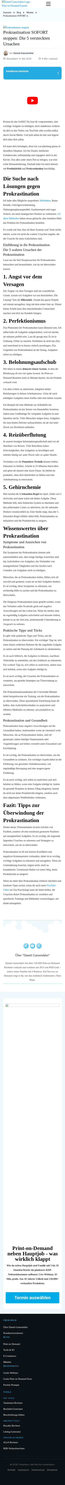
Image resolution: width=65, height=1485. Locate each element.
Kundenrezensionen (13, 1333)
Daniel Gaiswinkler (36, 955)
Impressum (23, 1470)
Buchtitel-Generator (13, 1409)
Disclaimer (52, 1470)
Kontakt (11, 1470)
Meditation (45, 200)
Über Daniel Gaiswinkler (15, 1327)
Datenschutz (38, 1470)
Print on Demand (11, 1344)
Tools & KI (8, 1349)
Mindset (7, 1362)
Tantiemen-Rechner (13, 1402)
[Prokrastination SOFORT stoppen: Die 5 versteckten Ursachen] (32, 27)
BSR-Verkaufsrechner (14, 1448)
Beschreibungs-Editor (14, 1414)
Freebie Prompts (11, 1384)
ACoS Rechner (10, 1442)
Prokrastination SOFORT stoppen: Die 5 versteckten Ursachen (26, 38)
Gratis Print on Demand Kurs (17, 1378)
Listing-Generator (12, 1431)
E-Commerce (9, 1356)
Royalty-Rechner (11, 1425)
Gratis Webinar (10, 1372)
